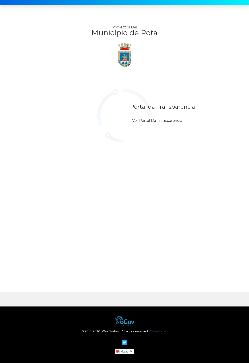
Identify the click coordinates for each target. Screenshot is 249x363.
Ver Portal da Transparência (157, 120)
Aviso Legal (158, 331)
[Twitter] (124, 342)
